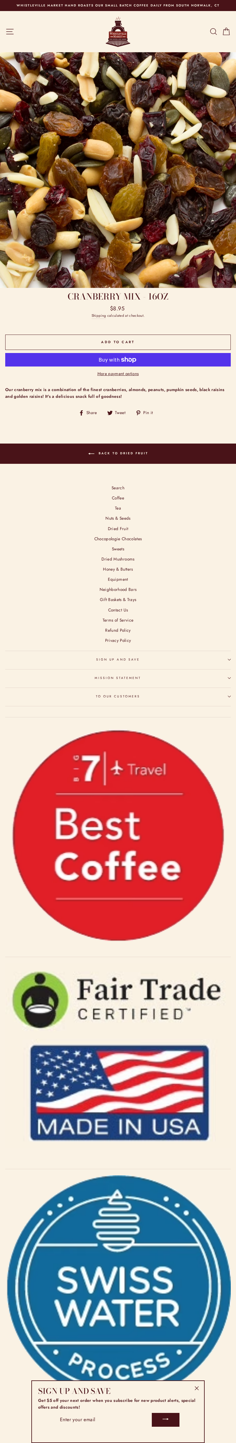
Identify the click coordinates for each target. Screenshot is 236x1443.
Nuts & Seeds (117, 518)
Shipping (99, 315)
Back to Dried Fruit (122, 453)
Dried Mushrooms (117, 559)
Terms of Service (118, 620)
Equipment (118, 579)
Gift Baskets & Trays (118, 599)
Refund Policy (118, 630)
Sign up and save (118, 659)
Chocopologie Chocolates (118, 539)
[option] (118, 5)
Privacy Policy (118, 640)
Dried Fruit (118, 529)
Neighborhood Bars (118, 589)
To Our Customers (118, 696)
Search (118, 488)
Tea (118, 508)
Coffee (118, 498)
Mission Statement (118, 678)
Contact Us (118, 610)
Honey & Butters (118, 569)
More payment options (118, 373)
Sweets (118, 549)
